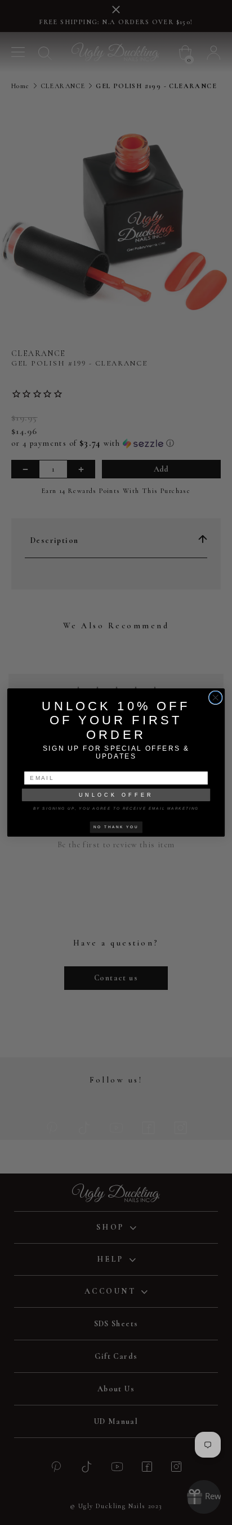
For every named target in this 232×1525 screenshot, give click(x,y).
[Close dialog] (215, 697)
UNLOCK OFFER (116, 794)
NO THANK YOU (116, 827)
